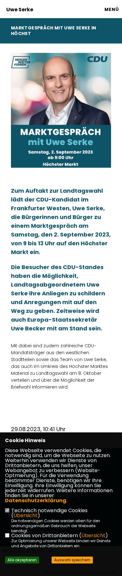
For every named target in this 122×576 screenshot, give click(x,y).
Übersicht (25, 515)
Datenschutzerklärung (35, 500)
